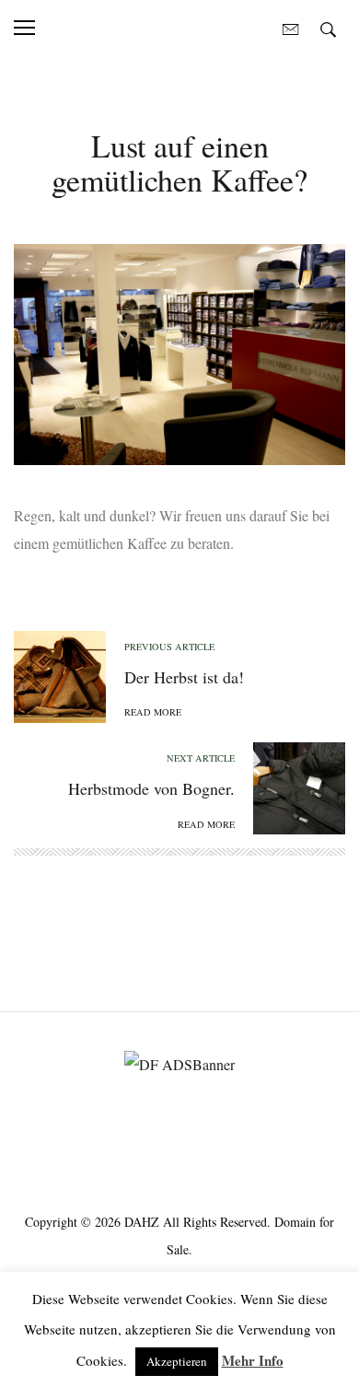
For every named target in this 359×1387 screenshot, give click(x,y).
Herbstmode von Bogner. (151, 788)
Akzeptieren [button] (176, 1361)
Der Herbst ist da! (184, 677)
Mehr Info (253, 1360)
